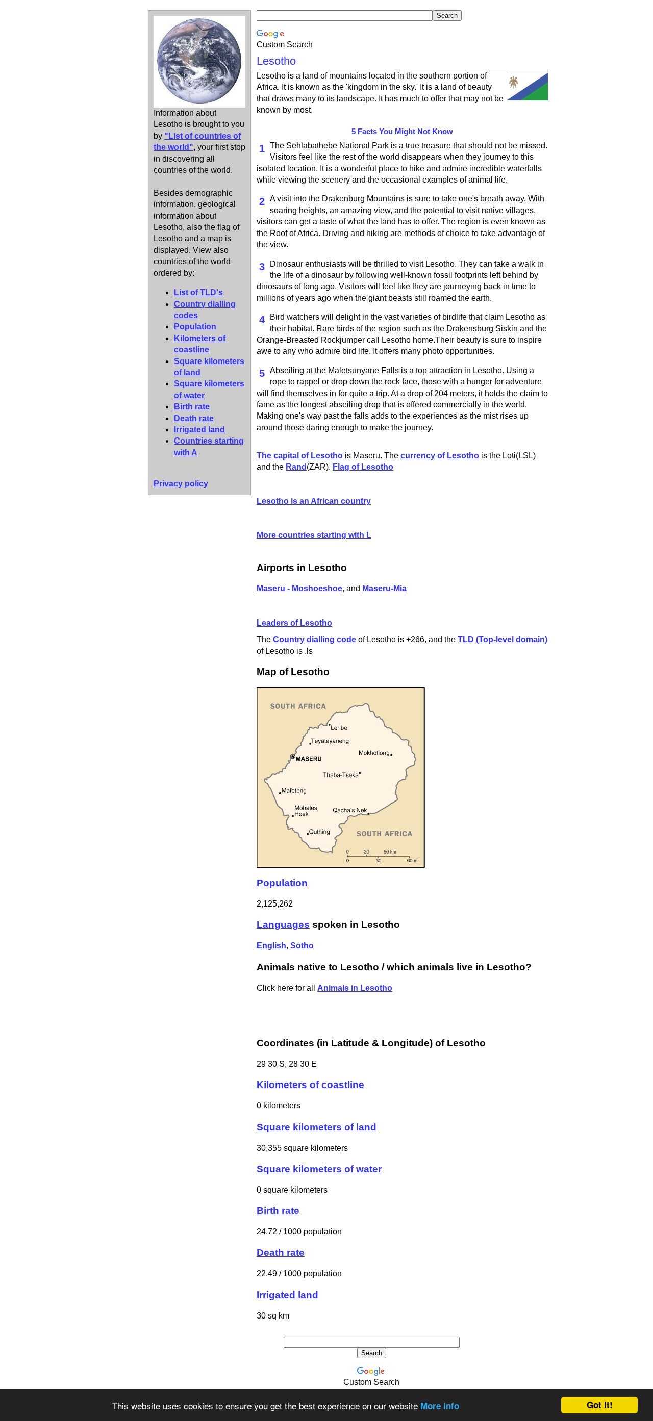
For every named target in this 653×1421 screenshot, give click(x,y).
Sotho (302, 945)
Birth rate (192, 406)
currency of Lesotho (439, 455)
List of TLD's (198, 292)
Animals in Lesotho (354, 988)
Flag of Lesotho (363, 466)
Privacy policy (181, 483)
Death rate (194, 418)
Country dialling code (314, 639)
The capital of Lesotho (300, 455)
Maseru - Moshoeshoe (299, 588)
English (271, 945)
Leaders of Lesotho (294, 622)
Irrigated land (199, 429)
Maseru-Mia (384, 588)
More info (439, 1406)
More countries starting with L (314, 535)
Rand (296, 466)
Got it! (600, 1405)
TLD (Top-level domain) (502, 639)
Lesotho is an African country (314, 501)
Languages (283, 924)
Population (195, 326)
